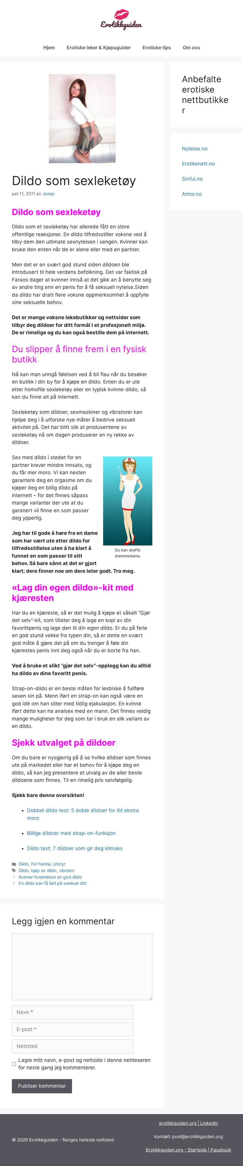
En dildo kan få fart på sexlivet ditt (52, 883)
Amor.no (192, 194)
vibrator (66, 870)
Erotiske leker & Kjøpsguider (99, 47)
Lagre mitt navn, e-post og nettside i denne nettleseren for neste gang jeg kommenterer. (84, 1064)
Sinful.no (192, 179)
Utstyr (59, 863)
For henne (41, 863)
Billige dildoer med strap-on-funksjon (71, 833)
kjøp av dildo (44, 870)
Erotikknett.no (198, 164)
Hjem (49, 47)
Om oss (191, 47)
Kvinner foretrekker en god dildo (50, 876)
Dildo (24, 863)
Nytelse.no (194, 149)
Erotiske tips (157, 47)
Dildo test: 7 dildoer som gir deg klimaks (75, 848)
